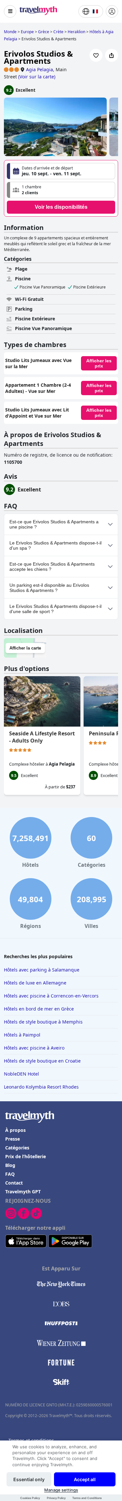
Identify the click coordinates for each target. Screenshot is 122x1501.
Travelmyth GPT (23, 1191)
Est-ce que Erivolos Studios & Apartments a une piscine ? (54, 524)
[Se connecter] (112, 11)
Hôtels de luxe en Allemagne (35, 983)
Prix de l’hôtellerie (25, 1156)
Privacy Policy (56, 1498)
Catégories (17, 1148)
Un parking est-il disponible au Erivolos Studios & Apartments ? (49, 588)
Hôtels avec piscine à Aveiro (34, 1048)
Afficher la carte (25, 648)
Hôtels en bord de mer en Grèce (39, 1009)
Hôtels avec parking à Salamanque (41, 970)
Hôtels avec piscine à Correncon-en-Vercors (51, 996)
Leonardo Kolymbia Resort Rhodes (41, 1087)
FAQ (10, 1174)
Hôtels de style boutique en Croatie (42, 1061)
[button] (61, 190)
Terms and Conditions (87, 1498)
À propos (15, 1130)
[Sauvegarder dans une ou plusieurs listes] (95, 55)
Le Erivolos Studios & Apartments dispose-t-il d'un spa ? (55, 545)
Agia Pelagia (39, 69)
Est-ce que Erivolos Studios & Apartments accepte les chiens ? (52, 566)
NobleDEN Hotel (21, 1074)
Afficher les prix (99, 363)
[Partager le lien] (111, 55)
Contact (14, 1183)
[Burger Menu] (10, 11)
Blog (10, 1165)
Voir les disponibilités (61, 207)
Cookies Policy (30, 1498)
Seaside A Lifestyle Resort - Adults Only (42, 737)
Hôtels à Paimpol (22, 1035)
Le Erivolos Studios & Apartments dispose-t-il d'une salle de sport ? (55, 609)
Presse (12, 1139)
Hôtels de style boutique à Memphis (43, 1022)
